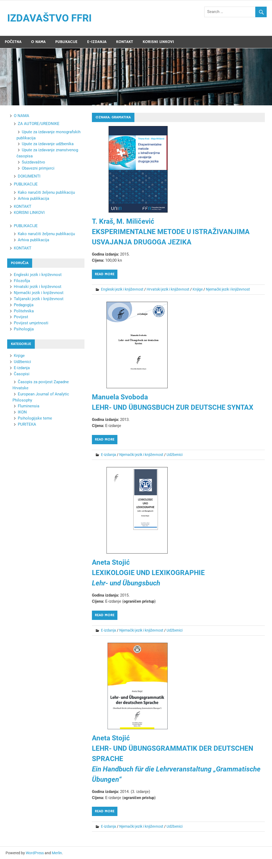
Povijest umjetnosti (31, 323)
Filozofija (22, 280)
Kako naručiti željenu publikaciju (46, 192)
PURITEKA (27, 424)
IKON (22, 412)
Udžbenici (174, 454)
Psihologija (24, 329)
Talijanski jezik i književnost (38, 298)
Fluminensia (28, 406)
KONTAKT (124, 41)
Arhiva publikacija (33, 198)
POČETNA (13, 41)
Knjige (198, 289)
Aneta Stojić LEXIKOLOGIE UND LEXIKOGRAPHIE (148, 572)
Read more (104, 274)
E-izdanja (108, 454)
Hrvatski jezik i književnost (168, 289)
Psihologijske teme (35, 418)
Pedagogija (23, 305)
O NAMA (38, 41)
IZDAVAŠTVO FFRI (49, 18)
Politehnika (24, 311)
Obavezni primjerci (38, 168)
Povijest (21, 316)
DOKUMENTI (29, 176)
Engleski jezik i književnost (122, 289)
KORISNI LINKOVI (158, 41)
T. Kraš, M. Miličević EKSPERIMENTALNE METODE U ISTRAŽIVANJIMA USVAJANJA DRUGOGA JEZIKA (171, 231)
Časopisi (21, 374)
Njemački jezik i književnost (228, 289)
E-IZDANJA (97, 41)
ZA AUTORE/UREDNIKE (39, 123)
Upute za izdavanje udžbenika (48, 143)
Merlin (57, 853)
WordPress (35, 853)
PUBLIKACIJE (66, 41)
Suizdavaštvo (33, 162)
